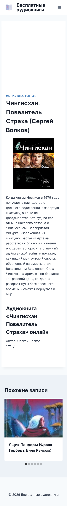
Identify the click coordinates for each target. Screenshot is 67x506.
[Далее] (55, 430)
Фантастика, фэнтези (21, 95)
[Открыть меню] (59, 7)
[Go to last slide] (11, 430)
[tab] (26, 464)
